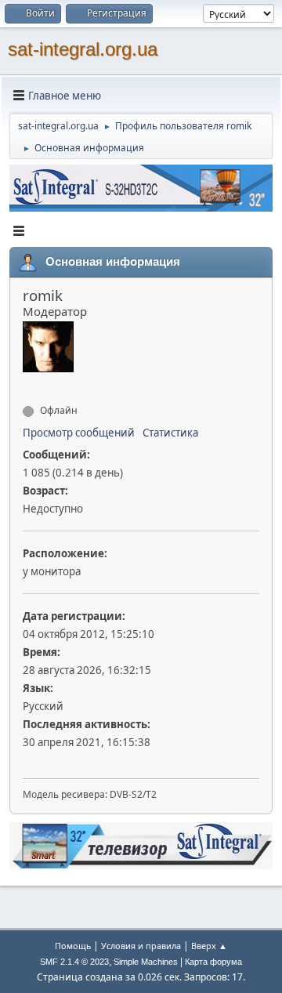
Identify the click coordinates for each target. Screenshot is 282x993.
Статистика (170, 433)
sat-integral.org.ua (82, 49)
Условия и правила (141, 945)
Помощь (73, 945)
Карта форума (213, 961)
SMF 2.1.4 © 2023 (74, 961)
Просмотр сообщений (79, 433)
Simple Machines (146, 961)
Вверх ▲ (209, 945)
